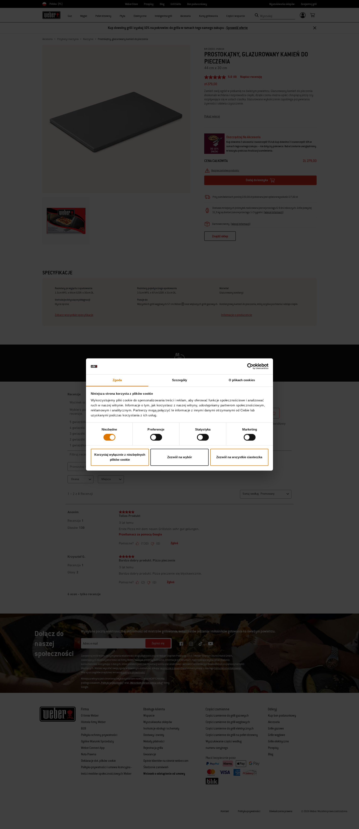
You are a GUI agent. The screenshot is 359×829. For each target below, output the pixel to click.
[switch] (156, 437)
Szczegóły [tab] (179, 380)
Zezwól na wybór (179, 457)
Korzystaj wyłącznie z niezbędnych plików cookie (119, 457)
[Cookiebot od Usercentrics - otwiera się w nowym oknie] (250, 366)
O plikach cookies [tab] (242, 380)
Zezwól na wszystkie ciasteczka (239, 457)
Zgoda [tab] (117, 380)
